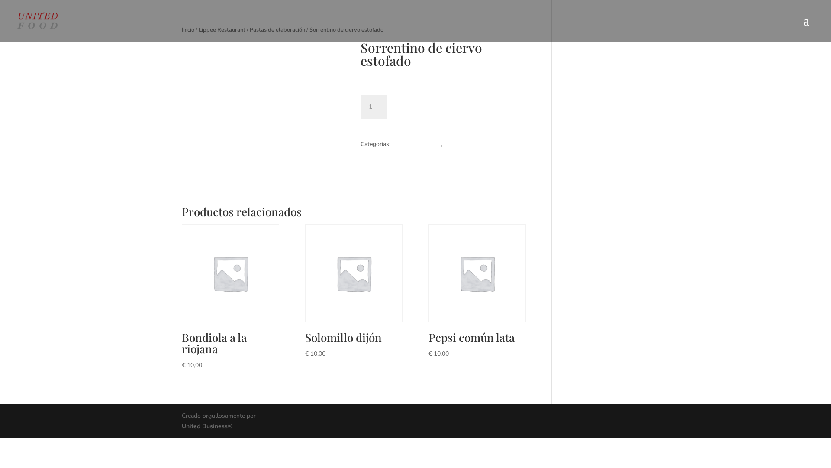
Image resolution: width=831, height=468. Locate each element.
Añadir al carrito (436, 105)
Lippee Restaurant (416, 144)
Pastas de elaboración (473, 144)
